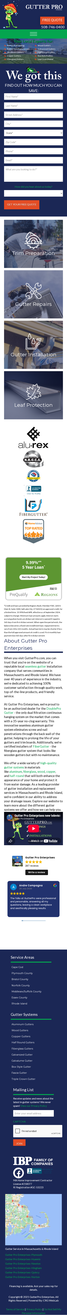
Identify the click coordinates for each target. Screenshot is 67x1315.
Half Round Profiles (46, 52)
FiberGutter (41, 746)
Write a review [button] (36, 872)
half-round (17, 776)
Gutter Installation (33, 354)
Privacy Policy (34, 1309)
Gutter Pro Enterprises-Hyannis (22, 1259)
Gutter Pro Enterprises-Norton (22, 1276)
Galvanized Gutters (46, 49)
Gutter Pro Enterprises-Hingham (23, 1268)
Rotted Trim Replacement (18, 49)
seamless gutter (35, 666)
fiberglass (29, 771)
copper (50, 771)
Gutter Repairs (33, 304)
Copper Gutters (14, 56)
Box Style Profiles (45, 56)
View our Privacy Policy (33, 1105)
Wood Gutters (44, 45)
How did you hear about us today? (33, 186)
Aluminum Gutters (15, 52)
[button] (33, 34)
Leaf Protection (33, 405)
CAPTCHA (19, 1121)
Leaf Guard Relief (45, 59)
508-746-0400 (53, 27)
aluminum (15, 771)
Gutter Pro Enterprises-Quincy (22, 1272)
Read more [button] (16, 912)
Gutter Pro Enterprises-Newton (22, 1263)
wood (41, 771)
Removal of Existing (15, 45)
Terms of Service (15, 1309)
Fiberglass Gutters (15, 59)
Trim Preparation (33, 253)
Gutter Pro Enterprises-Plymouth (23, 1254)
